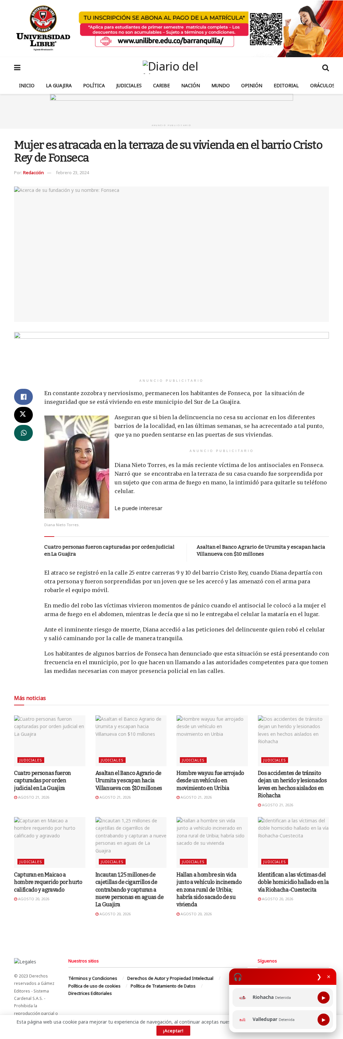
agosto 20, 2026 (33, 898)
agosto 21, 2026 (33, 797)
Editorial (286, 85)
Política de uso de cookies (94, 986)
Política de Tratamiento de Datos (163, 986)
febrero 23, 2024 (72, 172)
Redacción (33, 172)
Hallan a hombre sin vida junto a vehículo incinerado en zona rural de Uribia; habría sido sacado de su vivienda (209, 890)
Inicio (27, 85)
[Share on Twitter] (23, 415)
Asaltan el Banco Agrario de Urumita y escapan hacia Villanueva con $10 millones (128, 780)
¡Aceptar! (173, 1031)
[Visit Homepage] (171, 67)
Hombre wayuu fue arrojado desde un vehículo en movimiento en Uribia (210, 780)
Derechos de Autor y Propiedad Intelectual (170, 978)
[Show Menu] (17, 67)
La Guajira (59, 85)
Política (94, 85)
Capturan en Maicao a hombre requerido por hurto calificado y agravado (48, 882)
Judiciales (129, 85)
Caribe (161, 85)
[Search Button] (325, 67)
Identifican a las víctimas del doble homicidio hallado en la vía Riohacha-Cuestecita (293, 882)
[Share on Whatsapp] (23, 433)
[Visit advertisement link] (171, 28)
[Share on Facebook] (23, 397)
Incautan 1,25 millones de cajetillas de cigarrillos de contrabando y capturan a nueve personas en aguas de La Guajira (129, 890)
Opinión (251, 85)
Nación (190, 85)
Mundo (220, 85)
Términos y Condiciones (92, 978)
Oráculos (322, 85)
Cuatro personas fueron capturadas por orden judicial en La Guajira (42, 780)
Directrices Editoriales (90, 993)
